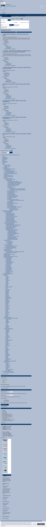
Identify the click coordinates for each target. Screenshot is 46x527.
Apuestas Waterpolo (9, 268)
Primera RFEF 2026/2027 (6, 516)
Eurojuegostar (8, 329)
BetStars (7, 326)
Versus (7, 306)
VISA (7, 362)
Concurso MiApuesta (11, 190)
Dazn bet (7, 291)
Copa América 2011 (11, 235)
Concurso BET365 (10, 201)
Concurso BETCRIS (11, 192)
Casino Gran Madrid (9, 286)
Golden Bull (8, 289)
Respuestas (8, 32)
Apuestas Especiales (9, 269)
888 (6, 313)
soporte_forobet (9, 120)
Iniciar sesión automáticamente (6, 4)
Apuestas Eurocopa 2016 (11, 231)
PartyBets (7, 336)
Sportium (7, 277)
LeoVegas (7, 307)
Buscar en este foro (3, 22)
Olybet (7, 304)
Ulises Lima (9, 53)
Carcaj (7, 334)
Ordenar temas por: (3, 395)
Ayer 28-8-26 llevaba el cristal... (7, 495)
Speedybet (7, 290)
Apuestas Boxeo (8, 260)
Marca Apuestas (8, 298)
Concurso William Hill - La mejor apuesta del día (15, 182)
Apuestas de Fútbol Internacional (11, 227)
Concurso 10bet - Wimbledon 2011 (13, 195)
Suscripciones (5, 159)
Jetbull (7, 342)
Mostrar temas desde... (4, 391)
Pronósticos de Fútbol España (8, 211)
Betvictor (7, 332)
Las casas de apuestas (6, 274)
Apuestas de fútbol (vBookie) (14, 208)
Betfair (7, 316)
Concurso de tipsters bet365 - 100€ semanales (14, 183)
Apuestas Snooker (8, 266)
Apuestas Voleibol (8, 267)
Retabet (7, 287)
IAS (6, 346)
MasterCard (8, 363)
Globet (7, 356)
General (4, 164)
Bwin (7, 285)
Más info (5, 446)
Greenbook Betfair (10, 202)
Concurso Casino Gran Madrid (10, 179)
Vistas (11, 32)
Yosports (7, 303)
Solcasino (7, 295)
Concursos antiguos (9, 180)
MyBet (7, 352)
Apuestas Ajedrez (8, 258)
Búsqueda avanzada (4, 27)
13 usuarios (7, 386)
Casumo (7, 294)
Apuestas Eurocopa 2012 (11, 234)
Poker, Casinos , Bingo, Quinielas (9, 372)
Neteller (7, 364)
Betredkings (8, 349)
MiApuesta (7, 331)
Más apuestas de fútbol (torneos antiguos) (12, 229)
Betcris (7, 333)
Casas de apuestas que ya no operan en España (11, 318)
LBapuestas (8, 325)
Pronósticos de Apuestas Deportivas (8, 210)
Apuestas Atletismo (9, 259)
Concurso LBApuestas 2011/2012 (13, 196)
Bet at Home (8, 354)
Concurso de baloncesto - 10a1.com (13, 199)
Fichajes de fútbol (8, 212)
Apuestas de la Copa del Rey (10, 217)
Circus (7, 284)
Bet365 (7, 276)
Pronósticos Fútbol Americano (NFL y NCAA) (11, 256)
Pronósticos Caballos (7, 249)
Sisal (7, 323)
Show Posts (10, 26)
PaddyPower (8, 345)
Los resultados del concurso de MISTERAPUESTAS (17, 189)
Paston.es (7, 296)
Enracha (7, 311)
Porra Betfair (10, 198)
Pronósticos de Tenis (7, 240)
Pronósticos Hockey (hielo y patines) (9, 254)
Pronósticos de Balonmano (8, 250)
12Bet (7, 353)
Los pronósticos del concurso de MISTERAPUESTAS (17, 188)
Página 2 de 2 (13, 18)
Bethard (7, 322)
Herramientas (15, 22)
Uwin (7, 347)
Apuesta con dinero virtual (11, 207)
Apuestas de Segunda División (10, 214)
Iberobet (7, 330)
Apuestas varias (8, 272)
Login (42, 7)
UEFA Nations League (9, 228)
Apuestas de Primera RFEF (10, 215)
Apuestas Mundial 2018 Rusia (12, 230)
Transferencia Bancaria (9, 369)
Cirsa (7, 324)
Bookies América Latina (7, 317)
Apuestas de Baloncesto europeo (10, 246)
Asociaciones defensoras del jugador (11, 171)
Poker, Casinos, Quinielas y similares (8, 371)
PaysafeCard (8, 367)
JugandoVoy (8, 355)
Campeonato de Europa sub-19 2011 (13, 236)
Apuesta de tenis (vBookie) (14, 209)
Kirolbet (7, 293)
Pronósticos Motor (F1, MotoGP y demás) (10, 247)
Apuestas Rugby (8, 265)
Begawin (7, 335)
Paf (6, 288)
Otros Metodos (8, 370)
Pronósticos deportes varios (8, 257)
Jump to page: (5, 152)
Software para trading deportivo (8, 176)
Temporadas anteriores (9, 248)
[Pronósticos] (4, 10)
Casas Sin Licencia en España (8, 328)
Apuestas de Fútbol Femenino (10, 220)
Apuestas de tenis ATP (9, 241)
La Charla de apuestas (7, 169)
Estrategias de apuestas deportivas (9, 172)
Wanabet (7, 299)
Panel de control (5, 157)
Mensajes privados (5, 158)
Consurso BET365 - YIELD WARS (13, 181)
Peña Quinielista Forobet (11, 193)
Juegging (7, 292)
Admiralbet (7, 312)
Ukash (7, 368)
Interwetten (7, 308)
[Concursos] (3, 9)
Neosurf (7, 366)
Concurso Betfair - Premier (12, 197)
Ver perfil (7, 62)
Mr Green (7, 327)
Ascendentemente (6, 400)
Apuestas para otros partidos (10, 218)
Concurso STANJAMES (11, 194)
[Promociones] (4, 8)
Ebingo (7, 309)
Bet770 (7, 351)
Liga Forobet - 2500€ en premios (12, 191)
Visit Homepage (8, 97)
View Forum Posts (8, 63)
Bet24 (7, 350)
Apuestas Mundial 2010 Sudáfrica (13, 239)
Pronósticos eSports (7, 253)
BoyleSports (8, 343)
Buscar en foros (5, 161)
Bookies (5, 275)
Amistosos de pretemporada (10, 219)
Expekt (7, 344)
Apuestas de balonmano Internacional (11, 252)
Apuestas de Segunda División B (11, 221)
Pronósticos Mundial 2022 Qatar (12, 238)
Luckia (7, 279)
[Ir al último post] (12, 48)
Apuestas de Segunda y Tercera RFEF (11, 216)
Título (2, 32)
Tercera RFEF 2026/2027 (6, 501)
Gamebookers (8, 337)
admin (8, 70)
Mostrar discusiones (5, 26)
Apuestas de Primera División (10, 213)
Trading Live (6, 174)
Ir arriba (18, 154)
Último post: (14, 32)
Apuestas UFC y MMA (9, 271)
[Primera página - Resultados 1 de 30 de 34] (16, 18)
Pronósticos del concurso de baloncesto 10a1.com (17, 200)
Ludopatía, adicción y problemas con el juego (10, 173)
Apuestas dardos (8, 270)
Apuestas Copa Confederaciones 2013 (13, 233)
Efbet (7, 310)
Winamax (7, 314)
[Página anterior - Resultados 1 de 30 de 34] (19, 18)
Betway (7, 278)
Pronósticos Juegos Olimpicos (8, 273)
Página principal (5, 162)
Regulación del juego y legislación (9, 170)
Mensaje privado (8, 47)
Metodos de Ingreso (7, 361)
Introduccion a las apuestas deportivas (9, 168)
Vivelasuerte (8, 305)
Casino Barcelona (8, 297)
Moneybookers (8, 365)
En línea (4, 160)
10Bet (7, 348)
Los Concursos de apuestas (8, 178)
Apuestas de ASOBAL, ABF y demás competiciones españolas (15, 251)
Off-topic (5, 177)
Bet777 (7, 315)
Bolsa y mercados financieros (8, 175)
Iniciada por (5, 32)
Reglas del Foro (3, 437)
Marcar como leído (17, 24)
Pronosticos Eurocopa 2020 (12, 237)
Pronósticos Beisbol (7, 255)
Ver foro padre (16, 25)
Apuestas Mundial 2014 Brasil (12, 232)
